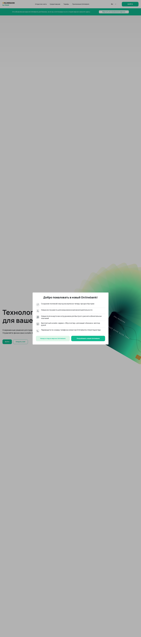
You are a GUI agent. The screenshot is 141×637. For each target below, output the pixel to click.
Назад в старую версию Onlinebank (53, 338)
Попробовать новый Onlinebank (88, 338)
